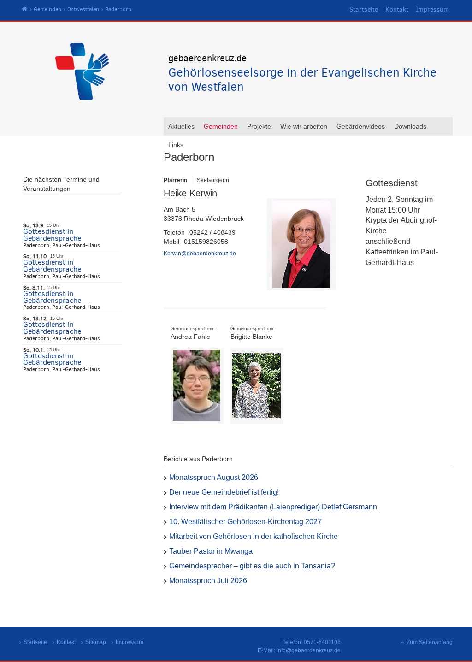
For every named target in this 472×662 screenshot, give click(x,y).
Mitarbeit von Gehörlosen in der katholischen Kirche (253, 536)
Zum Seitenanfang (430, 642)
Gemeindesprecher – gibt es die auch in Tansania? (252, 566)
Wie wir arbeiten (303, 126)
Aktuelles (181, 126)
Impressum (432, 9)
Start (25, 9)
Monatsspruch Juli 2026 (208, 581)
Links (175, 144)
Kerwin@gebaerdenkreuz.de (200, 253)
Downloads (410, 126)
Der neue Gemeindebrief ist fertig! (224, 492)
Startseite (363, 9)
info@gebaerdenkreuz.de (309, 650)
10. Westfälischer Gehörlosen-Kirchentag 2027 (245, 522)
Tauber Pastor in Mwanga (211, 551)
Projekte (259, 126)
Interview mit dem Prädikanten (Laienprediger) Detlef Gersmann (273, 507)
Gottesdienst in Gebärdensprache (52, 234)
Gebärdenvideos (360, 126)
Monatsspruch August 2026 (213, 477)
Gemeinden (47, 9)
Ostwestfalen (83, 9)
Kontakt (396, 9)
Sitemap (95, 642)
